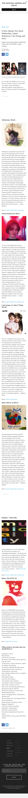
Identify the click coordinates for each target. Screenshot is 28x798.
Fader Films (9, 755)
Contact (9, 740)
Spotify (8, 210)
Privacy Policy (8, 748)
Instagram (18, 747)
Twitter (17, 740)
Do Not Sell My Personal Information (16, 788)
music (4, 27)
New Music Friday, (7, 728)
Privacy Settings (9, 787)
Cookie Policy (10, 751)
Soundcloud (18, 752)
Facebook (17, 743)
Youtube (17, 745)
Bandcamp (21, 210)
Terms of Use (10, 745)
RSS (16, 757)
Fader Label (10, 753)
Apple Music (14, 210)
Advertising (10, 743)
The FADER (5, 49)
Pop (7, 27)
